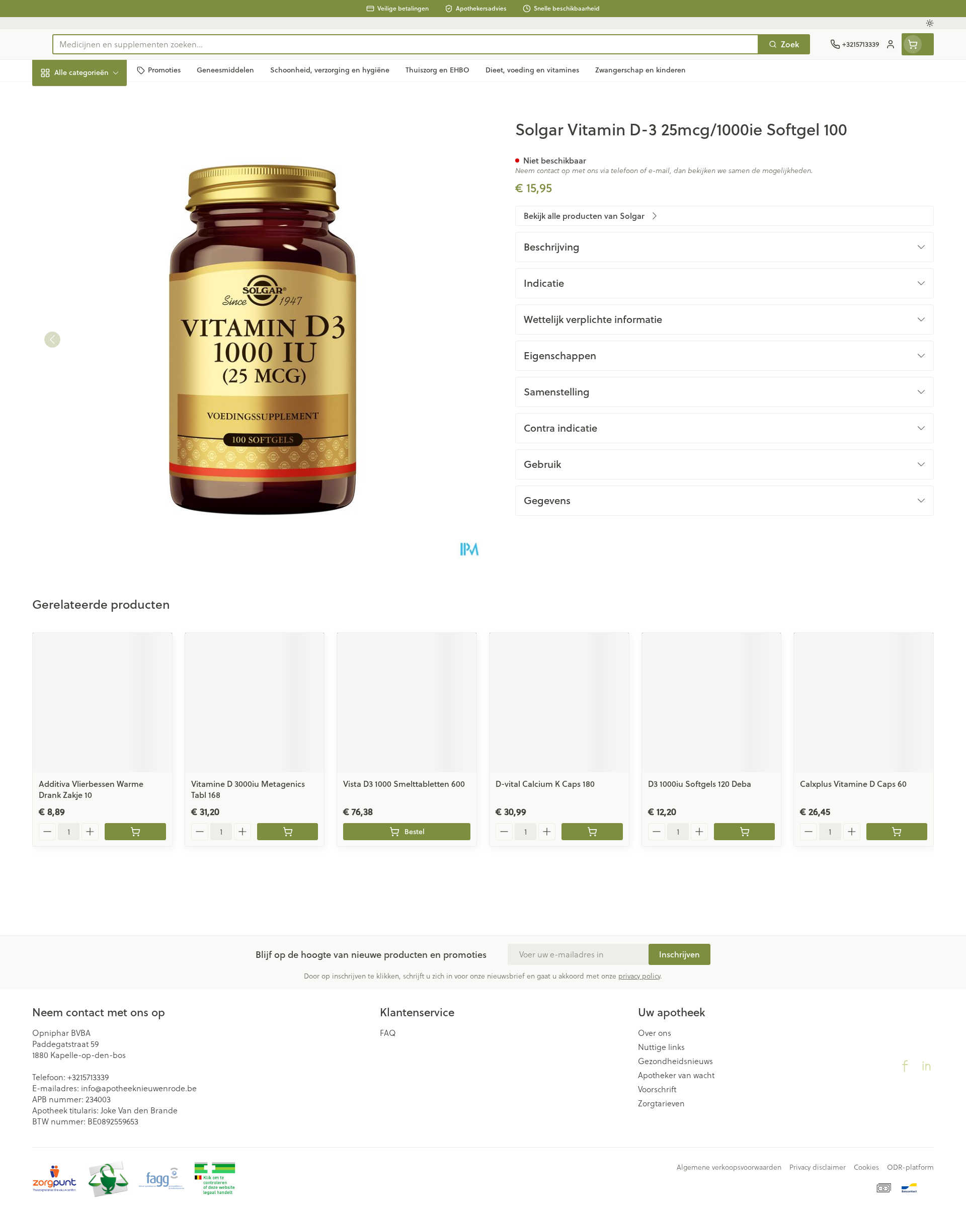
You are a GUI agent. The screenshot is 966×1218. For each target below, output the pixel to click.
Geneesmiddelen (96, 342)
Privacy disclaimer (817, 1167)
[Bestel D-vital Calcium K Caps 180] (591, 831)
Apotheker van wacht (676, 1075)
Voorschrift (657, 1089)
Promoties (59, 96)
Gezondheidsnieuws (675, 1061)
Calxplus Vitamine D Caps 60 (853, 783)
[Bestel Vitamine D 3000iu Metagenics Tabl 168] (287, 831)
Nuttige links (661, 1046)
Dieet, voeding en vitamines (96, 163)
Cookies (866, 1167)
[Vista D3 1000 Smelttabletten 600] (406, 702)
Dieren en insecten (96, 314)
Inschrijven (679, 954)
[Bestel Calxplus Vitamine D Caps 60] (896, 831)
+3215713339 (88, 1077)
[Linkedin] (926, 1066)
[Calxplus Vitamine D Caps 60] (863, 702)
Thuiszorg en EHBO (96, 286)
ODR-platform (910, 1167)
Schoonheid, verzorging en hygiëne (96, 127)
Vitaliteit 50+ (96, 231)
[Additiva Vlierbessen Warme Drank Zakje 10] (102, 702)
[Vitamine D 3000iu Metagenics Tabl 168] (255, 702)
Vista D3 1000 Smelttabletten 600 (404, 783)
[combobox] (405, 44)
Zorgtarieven (661, 1103)
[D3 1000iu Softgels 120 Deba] (711, 702)
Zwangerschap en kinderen (96, 199)
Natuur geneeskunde (96, 259)
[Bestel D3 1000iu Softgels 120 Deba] (744, 831)
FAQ (388, 1032)
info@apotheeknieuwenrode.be (139, 1088)
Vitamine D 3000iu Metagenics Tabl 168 (248, 789)
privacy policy (639, 975)
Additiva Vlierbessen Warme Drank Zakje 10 (91, 789)
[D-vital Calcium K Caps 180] (559, 702)
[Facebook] (905, 1066)
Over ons (654, 1032)
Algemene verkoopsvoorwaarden (729, 1167)
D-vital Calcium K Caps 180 (545, 783)
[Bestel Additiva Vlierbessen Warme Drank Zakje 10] (135, 831)
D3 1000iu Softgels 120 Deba (699, 783)
